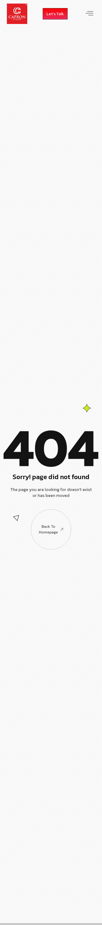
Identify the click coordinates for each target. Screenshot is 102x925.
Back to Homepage (48, 529)
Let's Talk (55, 13)
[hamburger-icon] (89, 13)
